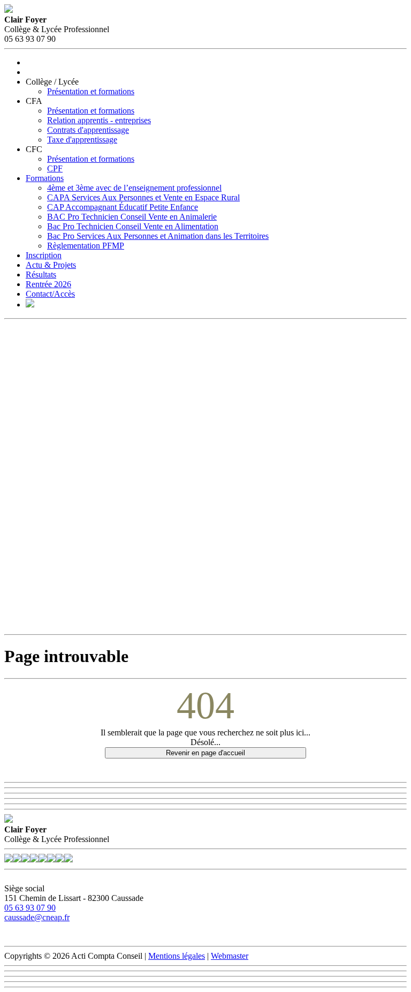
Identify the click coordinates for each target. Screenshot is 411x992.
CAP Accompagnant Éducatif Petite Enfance (122, 207)
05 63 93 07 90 (30, 907)
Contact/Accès (50, 293)
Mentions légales (176, 955)
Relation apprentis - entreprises (99, 120)
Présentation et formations (90, 91)
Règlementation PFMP (85, 245)
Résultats (41, 274)
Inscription (44, 255)
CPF (55, 168)
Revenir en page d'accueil (205, 753)
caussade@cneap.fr (37, 917)
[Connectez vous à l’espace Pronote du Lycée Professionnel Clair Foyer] (30, 304)
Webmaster (229, 955)
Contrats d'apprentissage (88, 129)
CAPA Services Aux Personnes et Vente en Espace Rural (143, 197)
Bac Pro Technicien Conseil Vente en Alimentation (132, 226)
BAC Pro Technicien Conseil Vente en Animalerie (132, 216)
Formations (45, 178)
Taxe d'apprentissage (82, 139)
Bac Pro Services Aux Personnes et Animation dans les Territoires (158, 236)
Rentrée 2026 (48, 284)
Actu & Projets (51, 264)
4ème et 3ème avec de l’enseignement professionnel (134, 187)
